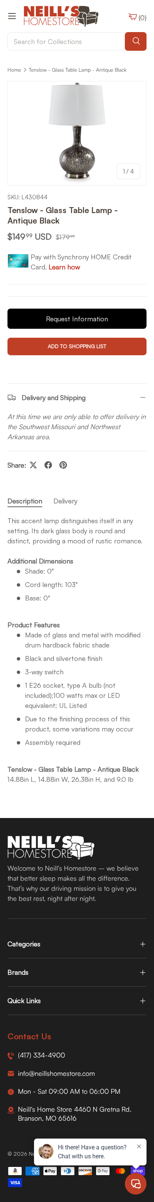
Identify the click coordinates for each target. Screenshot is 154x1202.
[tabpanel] (77, 650)
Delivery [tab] (65, 501)
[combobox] (77, 41)
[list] (77, 133)
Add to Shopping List (77, 346)
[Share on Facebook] (48, 465)
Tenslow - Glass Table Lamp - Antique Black (78, 69)
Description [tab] (24, 501)
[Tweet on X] (33, 465)
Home (14, 69)
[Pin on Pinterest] (63, 465)
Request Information (77, 319)
